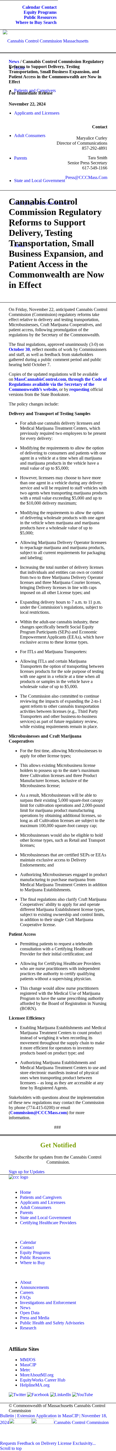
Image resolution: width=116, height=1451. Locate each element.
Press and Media (34, 1317)
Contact (49, 7)
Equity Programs (40, 12)
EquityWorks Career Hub (42, 1380)
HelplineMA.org (35, 1385)
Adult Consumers (35, 1207)
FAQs (25, 1297)
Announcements (34, 1287)
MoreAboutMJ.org (36, 1374)
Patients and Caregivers (41, 1197)
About (25, 1282)
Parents (26, 1212)
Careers (27, 1292)
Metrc (25, 1369)
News (14, 61)
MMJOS (27, 1359)
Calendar (31, 7)
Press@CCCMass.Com (86, 177)
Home (25, 1192)
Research (28, 1327)
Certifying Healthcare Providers (48, 1222)
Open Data (29, 1312)
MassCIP (28, 1364)
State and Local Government (45, 1217)
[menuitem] (31, 7)
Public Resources (40, 17)
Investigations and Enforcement (48, 1302)
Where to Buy (28, 22)
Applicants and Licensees (42, 1202)
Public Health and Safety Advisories (52, 1322)
